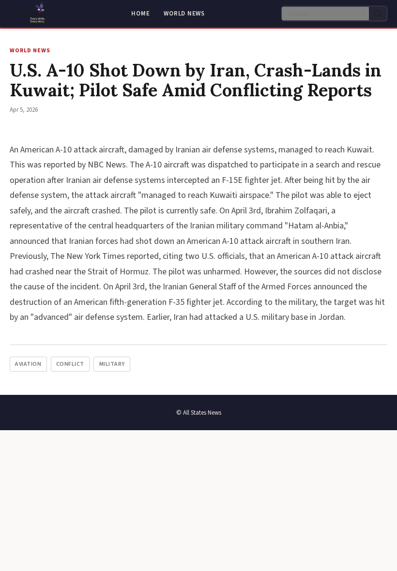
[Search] (378, 13)
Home (140, 13)
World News (184, 13)
